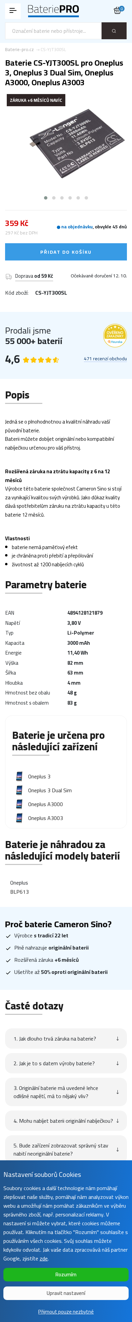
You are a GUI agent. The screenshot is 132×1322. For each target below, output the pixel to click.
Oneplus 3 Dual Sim (50, 790)
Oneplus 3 (39, 776)
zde (44, 1258)
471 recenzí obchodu (105, 359)
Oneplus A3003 (45, 818)
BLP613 (19, 892)
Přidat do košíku (66, 252)
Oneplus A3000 (45, 804)
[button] (46, 198)
